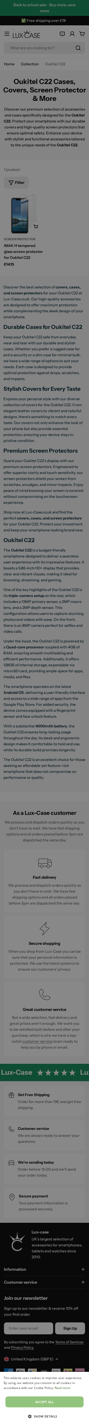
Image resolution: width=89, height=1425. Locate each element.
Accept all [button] (44, 1402)
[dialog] (44, 1398)
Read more (62, 1388)
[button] (44, 1416)
